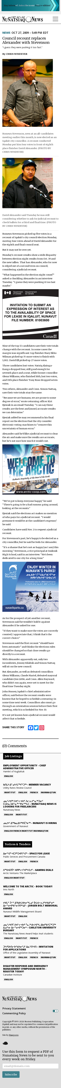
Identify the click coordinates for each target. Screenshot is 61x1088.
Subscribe (11, 1074)
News (6, 33)
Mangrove (13, 1035)
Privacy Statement (14, 1008)
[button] (5, 1043)
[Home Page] (22, 19)
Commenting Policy (14, 1013)
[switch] (55, 1011)
